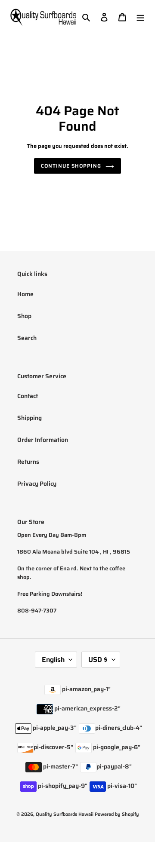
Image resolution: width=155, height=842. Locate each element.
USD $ (98, 659)
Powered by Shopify (117, 814)
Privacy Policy (36, 483)
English (53, 659)
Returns (28, 461)
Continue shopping (71, 166)
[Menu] (140, 17)
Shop (24, 316)
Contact (27, 396)
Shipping (29, 418)
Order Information (42, 439)
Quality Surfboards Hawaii (64, 814)
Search (27, 338)
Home (25, 294)
